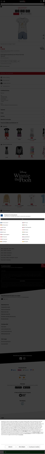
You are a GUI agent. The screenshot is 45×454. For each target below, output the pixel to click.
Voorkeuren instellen (34, 447)
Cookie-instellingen (27, 433)
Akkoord (10, 446)
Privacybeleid (20, 434)
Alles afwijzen (22, 446)
